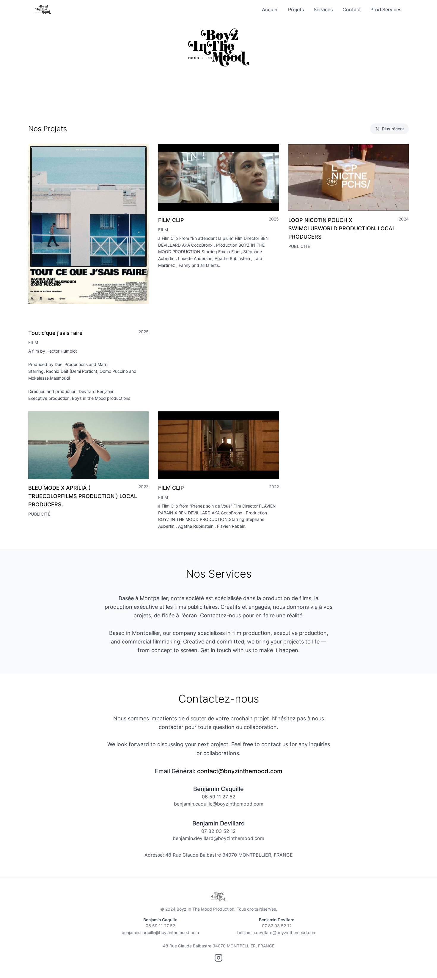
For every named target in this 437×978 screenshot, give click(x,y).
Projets (296, 9)
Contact (351, 9)
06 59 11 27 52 (218, 797)
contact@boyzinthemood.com (239, 771)
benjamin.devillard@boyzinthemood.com (218, 838)
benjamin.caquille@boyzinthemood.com (218, 804)
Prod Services (386, 9)
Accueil (270, 9)
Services (323, 9)
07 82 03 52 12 (218, 831)
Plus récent (393, 128)
